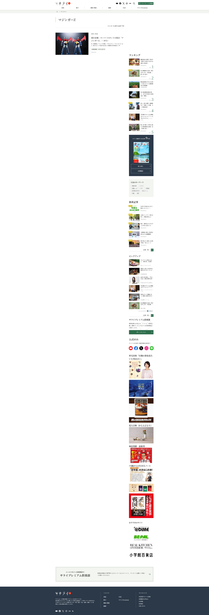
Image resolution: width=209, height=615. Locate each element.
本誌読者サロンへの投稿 (144, 596)
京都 (133, 193)
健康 (109, 8)
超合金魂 (94, 49)
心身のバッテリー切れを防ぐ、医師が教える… (147, 216)
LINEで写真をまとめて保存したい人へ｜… (147, 207)
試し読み (140, 166)
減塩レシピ (134, 188)
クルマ (141, 186)
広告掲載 (141, 601)
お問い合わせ (142, 606)
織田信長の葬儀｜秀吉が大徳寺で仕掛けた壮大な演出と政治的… (147, 61)
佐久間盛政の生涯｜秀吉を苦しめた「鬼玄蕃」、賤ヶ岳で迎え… (147, 72)
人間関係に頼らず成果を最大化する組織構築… (147, 233)
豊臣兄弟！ (134, 186)
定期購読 (140, 171)
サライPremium (124, 600)
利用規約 (141, 603)
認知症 (147, 188)
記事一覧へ (146, 250)
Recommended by (143, 311)
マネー (141, 188)
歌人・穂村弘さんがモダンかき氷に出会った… (147, 224)
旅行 (77, 8)
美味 (62, 8)
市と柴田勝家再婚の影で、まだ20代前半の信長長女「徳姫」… (147, 94)
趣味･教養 (93, 8)
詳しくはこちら (141, 332)
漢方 (138, 193)
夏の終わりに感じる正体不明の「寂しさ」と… (147, 242)
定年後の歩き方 (136, 191)
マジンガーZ (102, 49)
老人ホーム (145, 191)
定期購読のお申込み (143, 599)
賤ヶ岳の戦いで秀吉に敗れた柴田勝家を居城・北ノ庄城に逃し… (147, 126)
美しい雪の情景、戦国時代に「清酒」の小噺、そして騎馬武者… (147, 105)
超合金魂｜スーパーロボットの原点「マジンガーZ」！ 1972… (107, 39)
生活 (124, 8)
